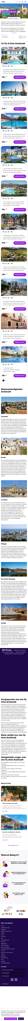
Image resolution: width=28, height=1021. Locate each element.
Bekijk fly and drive (20, 77)
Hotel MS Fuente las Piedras (12, 126)
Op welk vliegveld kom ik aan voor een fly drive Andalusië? (13, 766)
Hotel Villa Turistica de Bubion (13, 293)
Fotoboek (3, 961)
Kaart (24, 37)
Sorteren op (4, 34)
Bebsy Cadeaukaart (5, 947)
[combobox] (7, 37)
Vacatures (3, 941)
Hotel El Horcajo (7, 258)
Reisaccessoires (4, 957)
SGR (2, 938)
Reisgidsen (3, 956)
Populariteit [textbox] (5, 37)
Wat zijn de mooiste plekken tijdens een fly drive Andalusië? (13, 772)
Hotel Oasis (6, 160)
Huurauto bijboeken (5, 963)
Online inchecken (5, 945)
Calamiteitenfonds (5, 940)
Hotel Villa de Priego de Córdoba (14, 194)
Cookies (2, 933)
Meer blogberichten (14, 845)
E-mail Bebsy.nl (5, 976)
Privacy (2, 934)
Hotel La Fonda (7, 61)
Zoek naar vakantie (13, 18)
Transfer (3, 954)
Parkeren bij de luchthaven (7, 952)
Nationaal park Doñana (7, 652)
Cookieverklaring (5, 1015)
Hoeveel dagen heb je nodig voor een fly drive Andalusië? (12, 763)
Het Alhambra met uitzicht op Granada (14, 653)
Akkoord (21, 1018)
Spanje (3, 62)
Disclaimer (3, 936)
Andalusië (7, 62)
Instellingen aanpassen (10, 1018)
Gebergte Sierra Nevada (20, 650)
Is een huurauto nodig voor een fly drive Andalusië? (11, 769)
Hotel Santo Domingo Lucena (12, 326)
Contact (2, 925)
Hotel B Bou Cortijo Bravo (11, 93)
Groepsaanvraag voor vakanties (8, 948)
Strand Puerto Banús (21, 652)
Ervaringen (3, 929)
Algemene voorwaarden (6, 931)
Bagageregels (4, 943)
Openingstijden (5, 973)
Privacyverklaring (15, 1015)
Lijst (21, 37)
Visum (2, 959)
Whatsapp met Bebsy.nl (7, 970)
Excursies (3, 950)
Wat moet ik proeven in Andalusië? (10, 775)
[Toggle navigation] (25, 2)
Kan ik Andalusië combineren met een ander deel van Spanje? (13, 777)
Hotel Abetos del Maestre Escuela (14, 227)
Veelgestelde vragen (5, 927)
